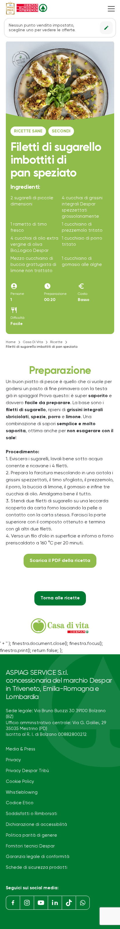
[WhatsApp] (83, 903)
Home (11, 342)
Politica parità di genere (31, 835)
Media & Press (20, 749)
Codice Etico (19, 803)
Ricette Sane (28, 131)
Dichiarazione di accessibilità (36, 824)
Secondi (61, 131)
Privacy (13, 760)
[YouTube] (41, 903)
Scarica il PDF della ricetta (60, 560)
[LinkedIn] (55, 903)
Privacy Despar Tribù (27, 771)
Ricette (56, 342)
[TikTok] (69, 903)
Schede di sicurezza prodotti (36, 867)
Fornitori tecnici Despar (30, 846)
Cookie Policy (20, 781)
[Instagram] (27, 903)
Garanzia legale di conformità (37, 856)
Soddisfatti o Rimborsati (31, 814)
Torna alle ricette (60, 598)
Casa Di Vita (33, 342)
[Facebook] (13, 903)
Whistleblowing (22, 792)
